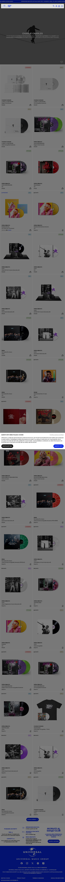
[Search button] (54, 6)
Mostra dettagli (7, 446)
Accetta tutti (59, 446)
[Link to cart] (59, 6)
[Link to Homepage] (6, 6)
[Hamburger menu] (62, 6)
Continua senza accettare (57, 435)
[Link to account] (56, 6)
